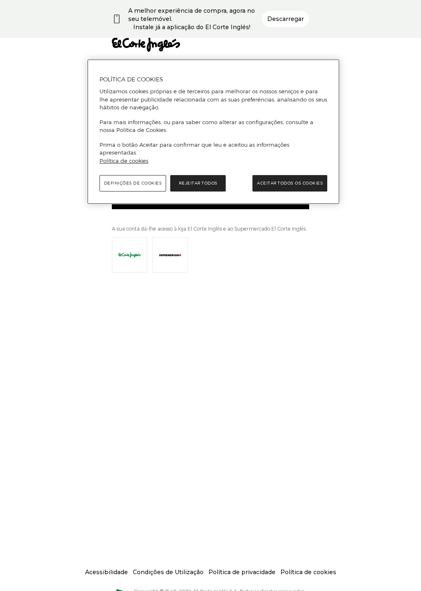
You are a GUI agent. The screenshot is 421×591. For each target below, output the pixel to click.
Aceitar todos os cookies (290, 183)
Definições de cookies (133, 183)
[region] (213, 132)
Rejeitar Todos (198, 183)
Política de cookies (123, 160)
